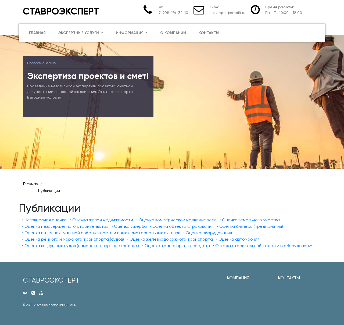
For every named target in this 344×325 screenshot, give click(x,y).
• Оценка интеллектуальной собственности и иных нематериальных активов (101, 232)
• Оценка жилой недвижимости (101, 219)
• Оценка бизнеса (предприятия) (250, 226)
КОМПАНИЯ (238, 277)
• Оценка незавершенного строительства (65, 226)
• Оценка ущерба (129, 226)
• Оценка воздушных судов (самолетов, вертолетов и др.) (80, 245)
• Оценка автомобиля (238, 239)
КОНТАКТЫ (289, 277)
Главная (30, 184)
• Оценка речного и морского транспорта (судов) (73, 239)
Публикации (49, 190)
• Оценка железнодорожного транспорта (170, 239)
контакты (209, 33)
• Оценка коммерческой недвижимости (176, 219)
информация (130, 33)
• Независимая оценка (44, 219)
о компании (173, 33)
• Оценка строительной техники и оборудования (263, 245)
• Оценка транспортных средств (176, 245)
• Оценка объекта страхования (182, 226)
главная (37, 33)
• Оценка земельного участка (250, 219)
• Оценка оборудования (207, 232)
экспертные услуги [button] (79, 33)
